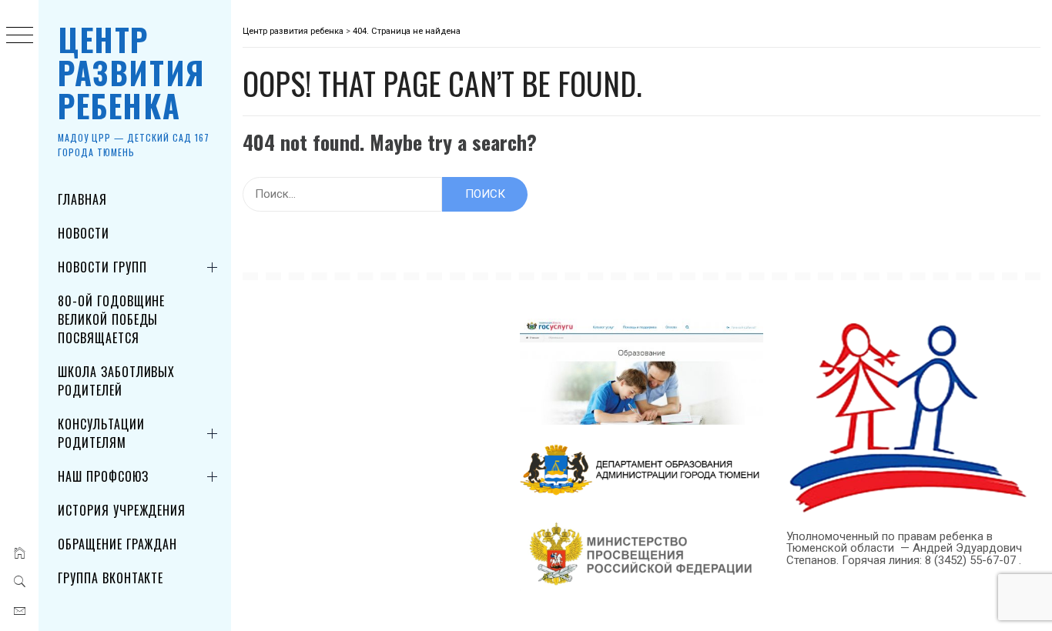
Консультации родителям (101, 433)
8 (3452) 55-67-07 (972, 560)
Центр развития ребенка (132, 72)
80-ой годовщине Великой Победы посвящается (111, 319)
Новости (83, 233)
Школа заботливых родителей (116, 380)
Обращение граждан (117, 544)
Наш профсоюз (103, 476)
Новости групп (102, 267)
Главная (82, 199)
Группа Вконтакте (110, 578)
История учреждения (122, 510)
